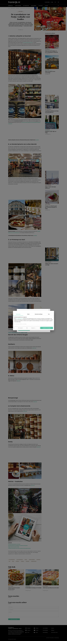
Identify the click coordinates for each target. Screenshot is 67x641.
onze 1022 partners (19, 318)
